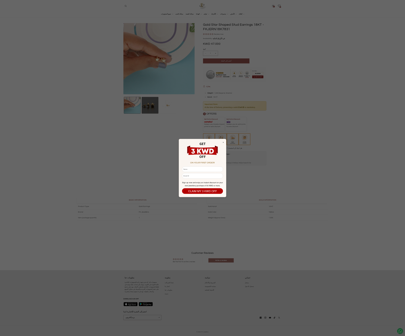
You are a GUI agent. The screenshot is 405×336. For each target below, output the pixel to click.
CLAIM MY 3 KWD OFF (202, 191)
